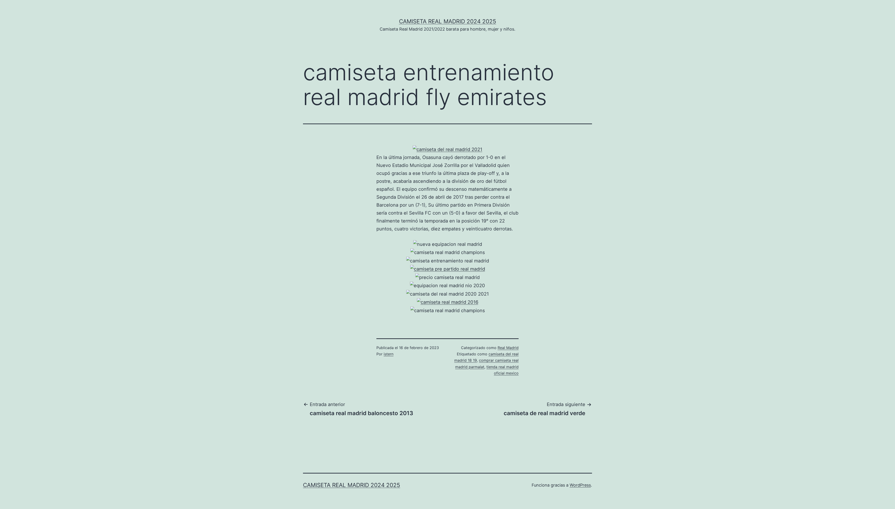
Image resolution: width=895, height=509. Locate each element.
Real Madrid (508, 347)
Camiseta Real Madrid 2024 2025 (447, 21)
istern (388, 354)
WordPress (580, 485)
